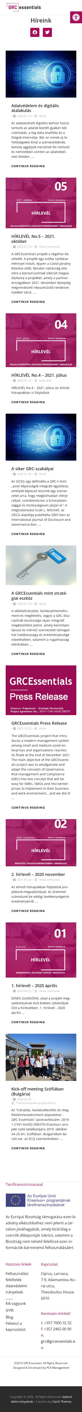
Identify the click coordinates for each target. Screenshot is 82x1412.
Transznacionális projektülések (35, 1103)
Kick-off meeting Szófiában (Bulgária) (37, 1091)
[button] (76, 17)
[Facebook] (34, 32)
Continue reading (28, 166)
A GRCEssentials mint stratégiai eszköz (39, 595)
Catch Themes (61, 1401)
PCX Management (57, 1368)
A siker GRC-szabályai (32, 468)
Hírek (42, 116)
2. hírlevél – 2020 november (38, 874)
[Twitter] (47, 32)
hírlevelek (53, 247)
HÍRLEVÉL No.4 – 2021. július (39, 375)
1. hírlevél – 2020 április (34, 985)
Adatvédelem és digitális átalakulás (35, 108)
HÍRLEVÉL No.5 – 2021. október (33, 239)
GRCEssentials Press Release (39, 723)
